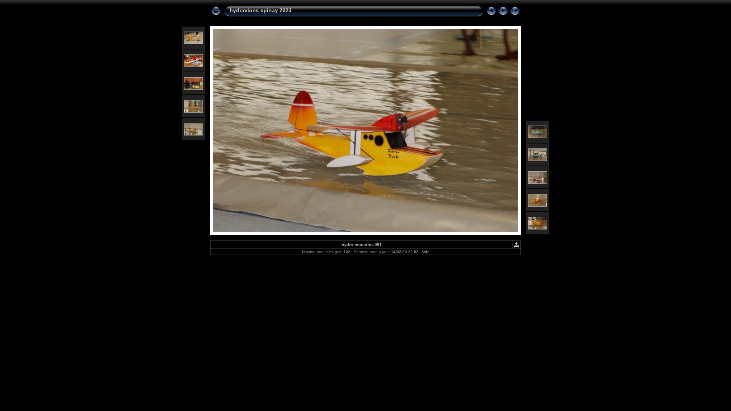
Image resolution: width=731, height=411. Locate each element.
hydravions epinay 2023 (261, 10)
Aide (425, 252)
